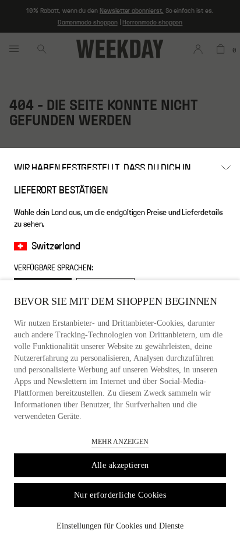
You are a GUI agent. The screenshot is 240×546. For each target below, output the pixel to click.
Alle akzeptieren (120, 465)
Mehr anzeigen (120, 442)
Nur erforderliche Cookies (120, 495)
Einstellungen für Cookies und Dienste (120, 526)
